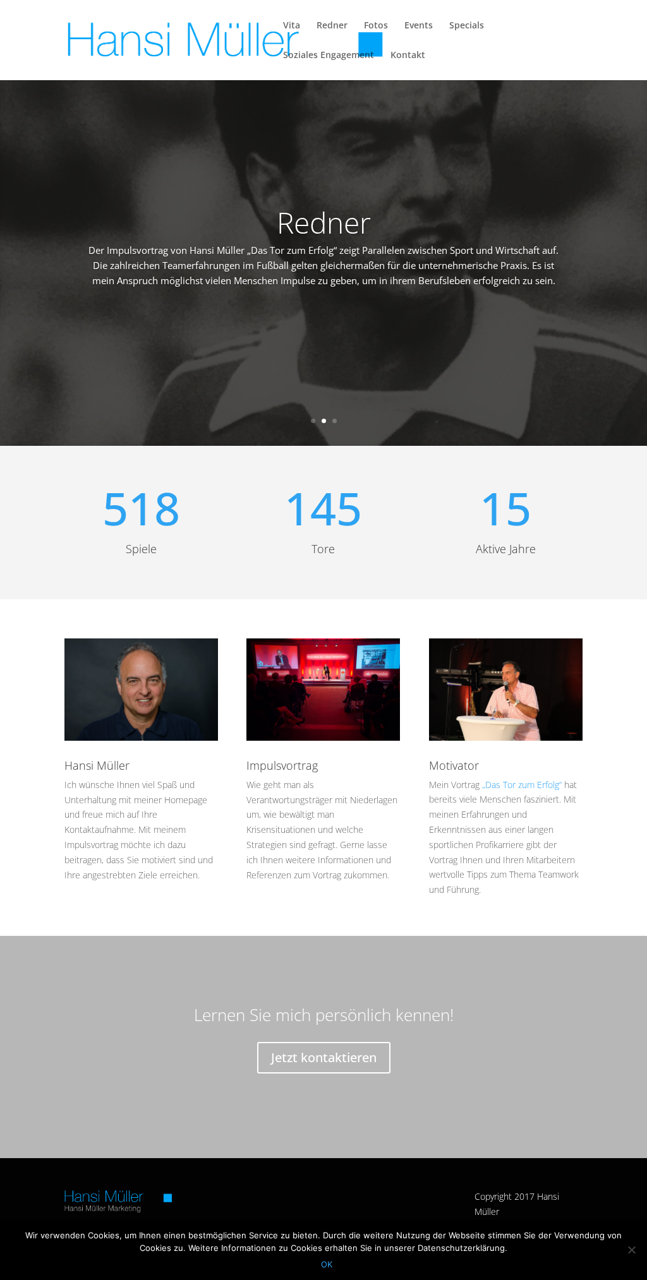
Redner (332, 26)
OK (326, 1264)
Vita (291, 26)
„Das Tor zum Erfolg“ (522, 785)
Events (418, 26)
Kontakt (407, 56)
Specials (466, 26)
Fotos (376, 26)
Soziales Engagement (328, 56)
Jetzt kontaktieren (324, 1057)
